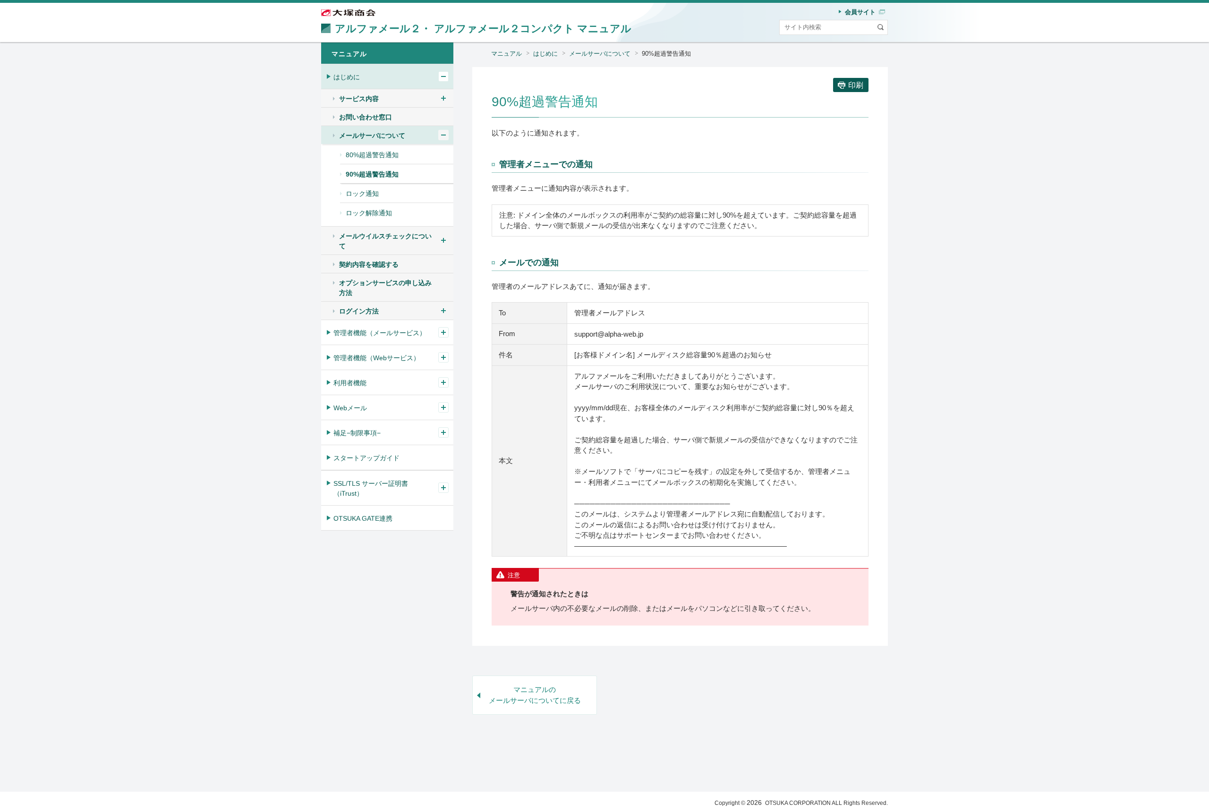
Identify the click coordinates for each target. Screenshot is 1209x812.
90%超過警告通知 (372, 174)
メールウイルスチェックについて (385, 241)
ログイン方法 (359, 311)
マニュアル (506, 53)
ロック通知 (362, 193)
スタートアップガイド (366, 458)
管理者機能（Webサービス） (376, 358)
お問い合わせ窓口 (365, 117)
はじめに (545, 53)
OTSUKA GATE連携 (362, 518)
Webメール (350, 408)
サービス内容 (359, 98)
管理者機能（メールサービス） (379, 333)
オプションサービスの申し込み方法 (385, 287)
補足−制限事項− (357, 433)
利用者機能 (349, 383)
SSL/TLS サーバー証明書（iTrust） (370, 488)
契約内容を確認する (369, 264)
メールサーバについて (599, 53)
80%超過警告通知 (372, 155)
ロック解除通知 (369, 213)
